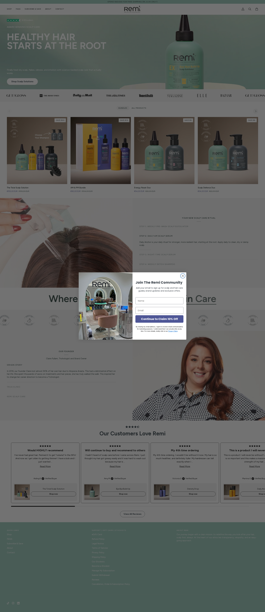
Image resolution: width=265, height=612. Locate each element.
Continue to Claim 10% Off (159, 319)
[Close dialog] (182, 275)
